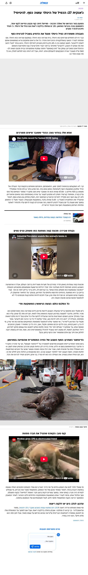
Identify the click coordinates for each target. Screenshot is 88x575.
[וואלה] (44, 3)
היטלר (82, 520)
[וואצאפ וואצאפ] (11, 3)
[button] (77, 3)
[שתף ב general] (6, 3)
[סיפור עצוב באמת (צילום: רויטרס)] (44, 394)
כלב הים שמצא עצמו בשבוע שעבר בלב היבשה (38, 508)
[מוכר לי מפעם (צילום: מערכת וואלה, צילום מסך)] (44, 93)
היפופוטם (76, 520)
